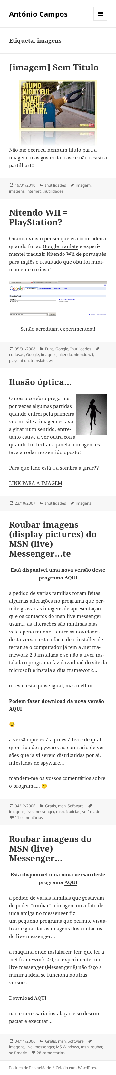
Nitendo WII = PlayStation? (38, 217)
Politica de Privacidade (30, 1068)
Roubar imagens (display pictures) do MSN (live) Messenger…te (53, 539)
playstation (19, 360)
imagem (83, 185)
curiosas (16, 354)
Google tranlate (60, 246)
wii (51, 360)
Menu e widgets (100, 20)
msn (62, 806)
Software (76, 806)
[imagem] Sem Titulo (54, 67)
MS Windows (67, 1047)
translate (39, 360)
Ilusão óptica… (40, 382)
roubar (96, 1047)
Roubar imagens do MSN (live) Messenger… (50, 848)
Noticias (73, 811)
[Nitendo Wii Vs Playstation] (58, 299)
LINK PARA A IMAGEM (35, 483)
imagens (16, 191)
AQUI (70, 577)
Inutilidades (55, 185)
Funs (49, 349)
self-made (91, 811)
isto (38, 238)
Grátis (50, 806)
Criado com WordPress (76, 1068)
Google (61, 349)
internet (33, 191)
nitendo (65, 354)
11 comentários (29, 817)
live (29, 811)
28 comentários (51, 1052)
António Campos (38, 14)
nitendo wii (83, 354)
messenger (44, 811)
